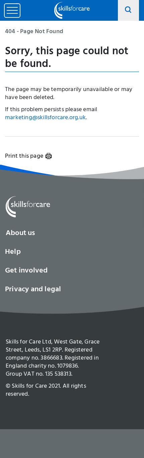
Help (13, 252)
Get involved (26, 271)
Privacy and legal (33, 290)
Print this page (24, 156)
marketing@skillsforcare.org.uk (45, 118)
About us (20, 234)
